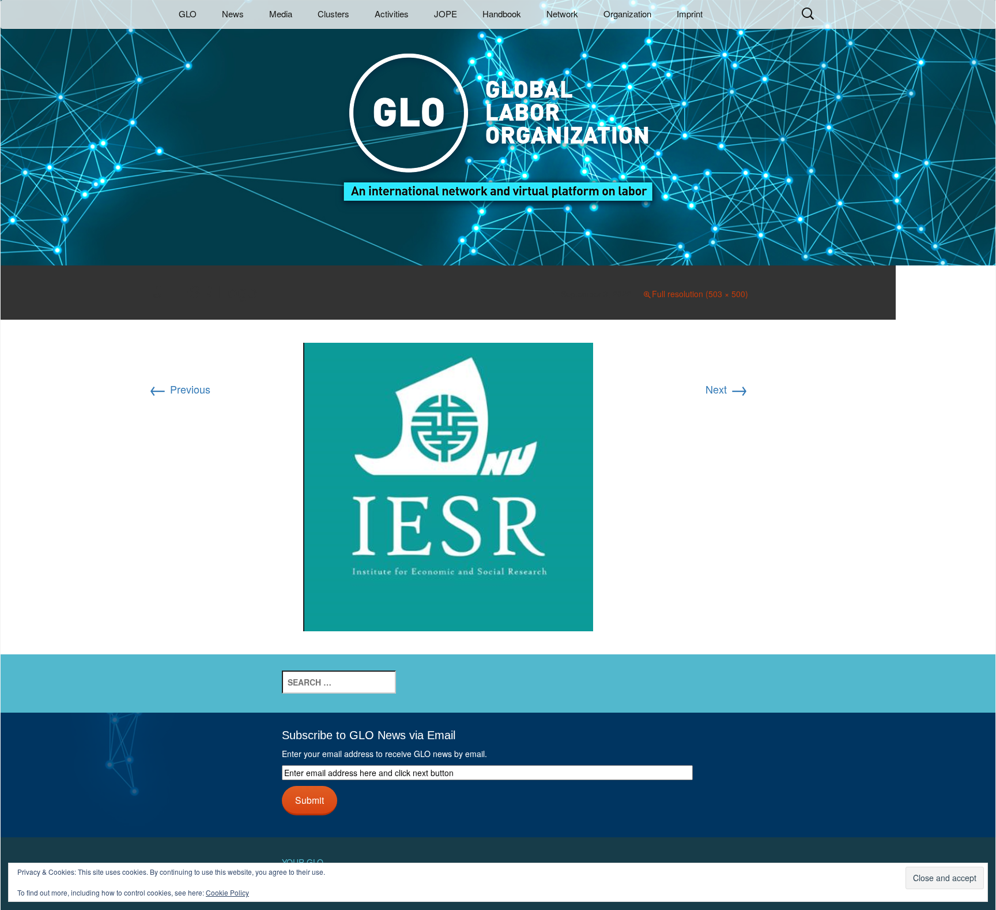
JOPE (445, 14)
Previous (179, 388)
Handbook (501, 14)
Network (562, 14)
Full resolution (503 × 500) (700, 293)
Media (280, 14)
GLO (188, 14)
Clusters (333, 14)
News (233, 14)
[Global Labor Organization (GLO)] (498, 118)
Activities (392, 14)
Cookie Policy (227, 892)
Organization (627, 14)
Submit (309, 799)
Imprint (690, 14)
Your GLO (302, 862)
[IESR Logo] (448, 485)
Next (726, 388)
